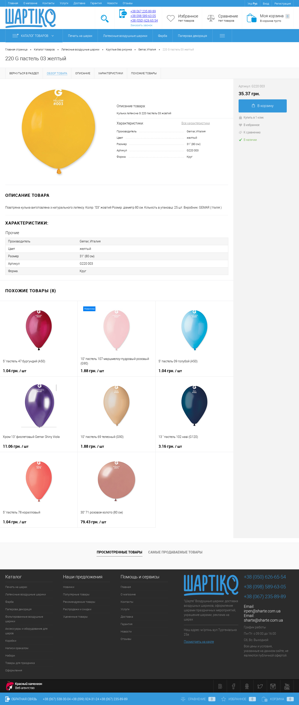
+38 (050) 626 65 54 (144, 20)
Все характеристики (195, 123)
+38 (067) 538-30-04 (57, 699)
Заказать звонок (141, 25)
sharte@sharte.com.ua (263, 620)
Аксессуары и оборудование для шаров (26, 631)
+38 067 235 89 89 (143, 11)
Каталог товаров (35, 36)
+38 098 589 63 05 (143, 16)
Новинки (68, 587)
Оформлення (13, 670)
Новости (112, 3)
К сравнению (252, 132)
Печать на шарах (80, 36)
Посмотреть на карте (199, 641)
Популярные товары (76, 594)
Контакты (48, 3)
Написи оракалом (16, 648)
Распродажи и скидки (77, 609)
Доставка (79, 3)
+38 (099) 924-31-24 (85, 699)
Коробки (10, 640)
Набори (10, 655)
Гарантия (96, 3)
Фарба (162, 36)
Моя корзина (274, 16)
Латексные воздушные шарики (125, 36)
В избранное (252, 125)
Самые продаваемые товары (175, 552)
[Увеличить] (58, 132)
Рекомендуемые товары (79, 601)
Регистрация (282, 3)
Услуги (64, 3)
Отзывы (128, 3)
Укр (250, 3)
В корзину (265, 106)
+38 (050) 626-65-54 (265, 577)
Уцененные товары (75, 616)
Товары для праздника (20, 663)
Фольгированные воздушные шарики (24, 619)
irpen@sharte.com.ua (262, 611)
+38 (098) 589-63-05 (265, 586)
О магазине (30, 3)
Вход (266, 3)
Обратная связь (24, 699)
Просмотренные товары (119, 552)
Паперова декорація (192, 36)
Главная (13, 3)
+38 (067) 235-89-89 (265, 596)
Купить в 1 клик (254, 117)
